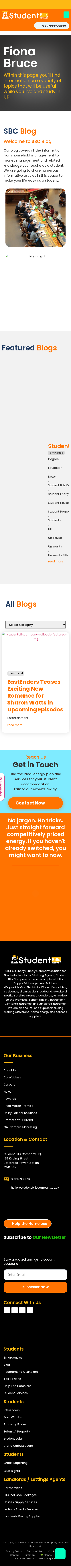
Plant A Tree (35, 1198)
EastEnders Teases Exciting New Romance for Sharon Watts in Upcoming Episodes (35, 695)
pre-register (35, 1211)
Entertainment (17, 718)
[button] (66, 14)
